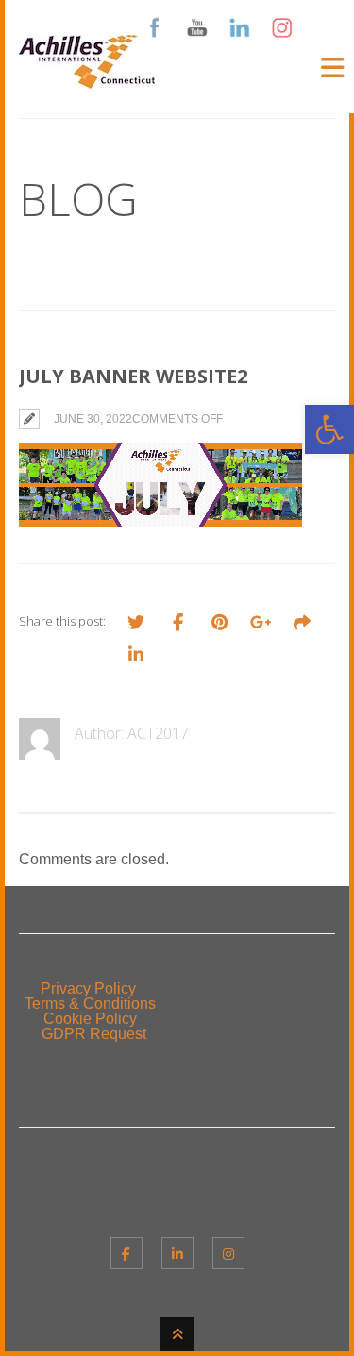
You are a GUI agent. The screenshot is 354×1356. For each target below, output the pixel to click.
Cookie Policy (90, 1019)
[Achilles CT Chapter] (87, 77)
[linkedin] (177, 1253)
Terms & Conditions (90, 1004)
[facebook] (126, 1253)
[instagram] (228, 1253)
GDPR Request (94, 1034)
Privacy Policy (88, 988)
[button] (329, 429)
